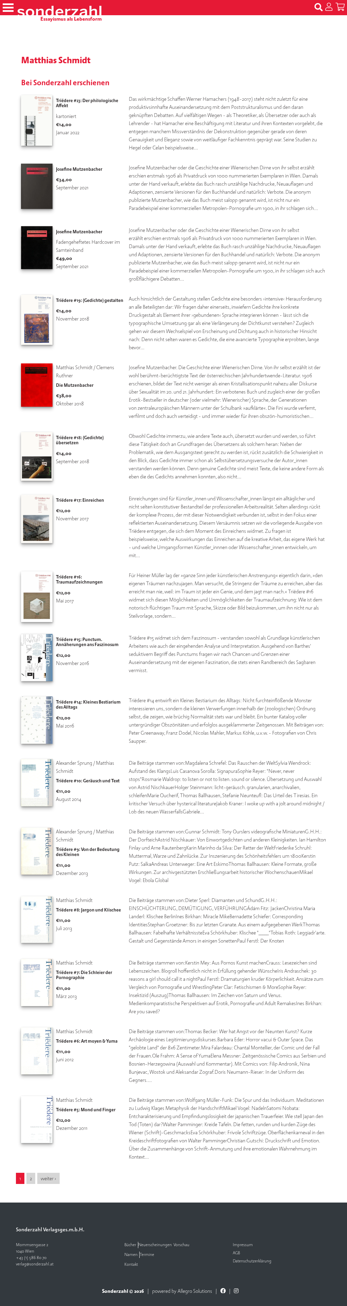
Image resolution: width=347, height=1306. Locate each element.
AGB (236, 1253)
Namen (131, 1254)
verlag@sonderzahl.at (35, 1264)
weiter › (48, 1179)
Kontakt (131, 1264)
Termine (147, 1254)
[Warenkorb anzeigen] (340, 7)
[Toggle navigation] (8, 7)
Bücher (130, 1245)
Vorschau (181, 1245)
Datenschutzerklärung (252, 1261)
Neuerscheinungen (155, 1245)
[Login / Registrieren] (329, 7)
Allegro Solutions (195, 1291)
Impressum (243, 1245)
